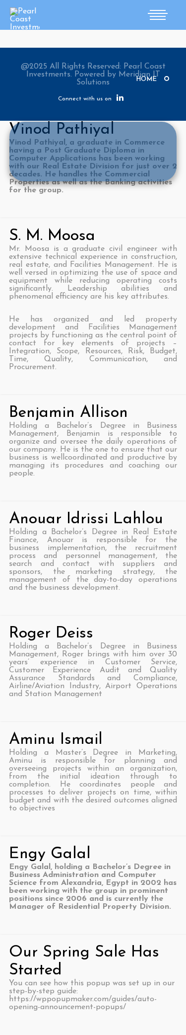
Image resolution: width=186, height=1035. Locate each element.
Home (146, 79)
